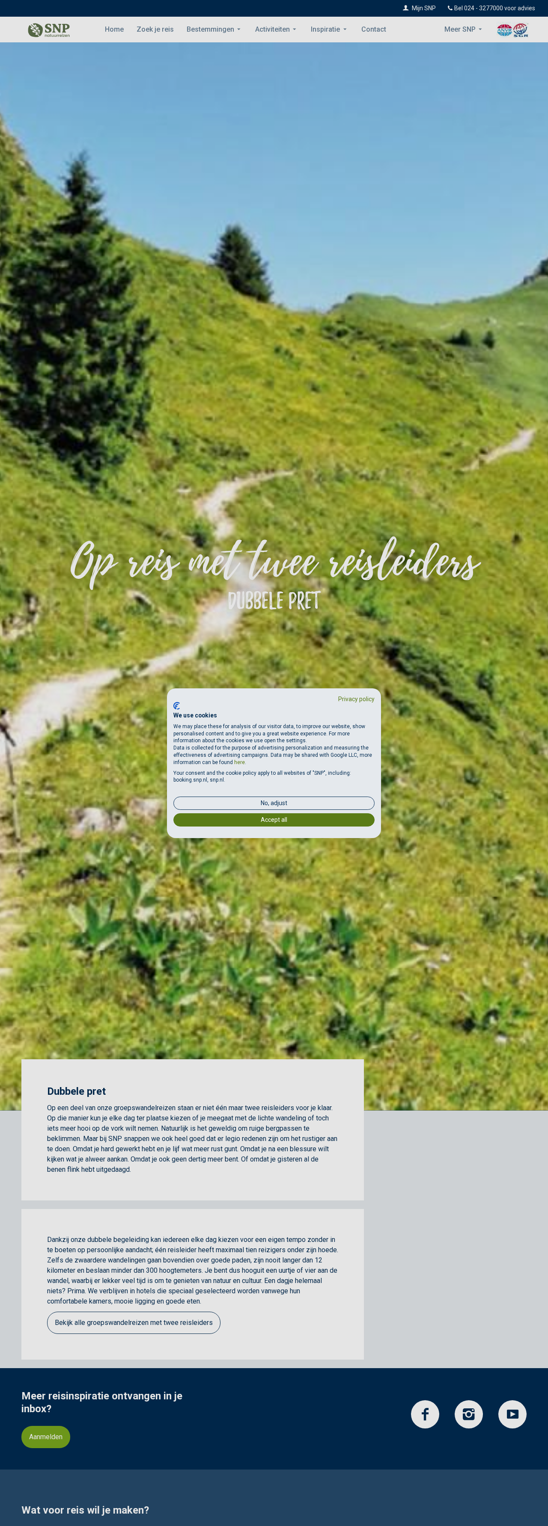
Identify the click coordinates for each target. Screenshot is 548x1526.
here (239, 762)
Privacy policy (356, 698)
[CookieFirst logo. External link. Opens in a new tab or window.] (176, 706)
